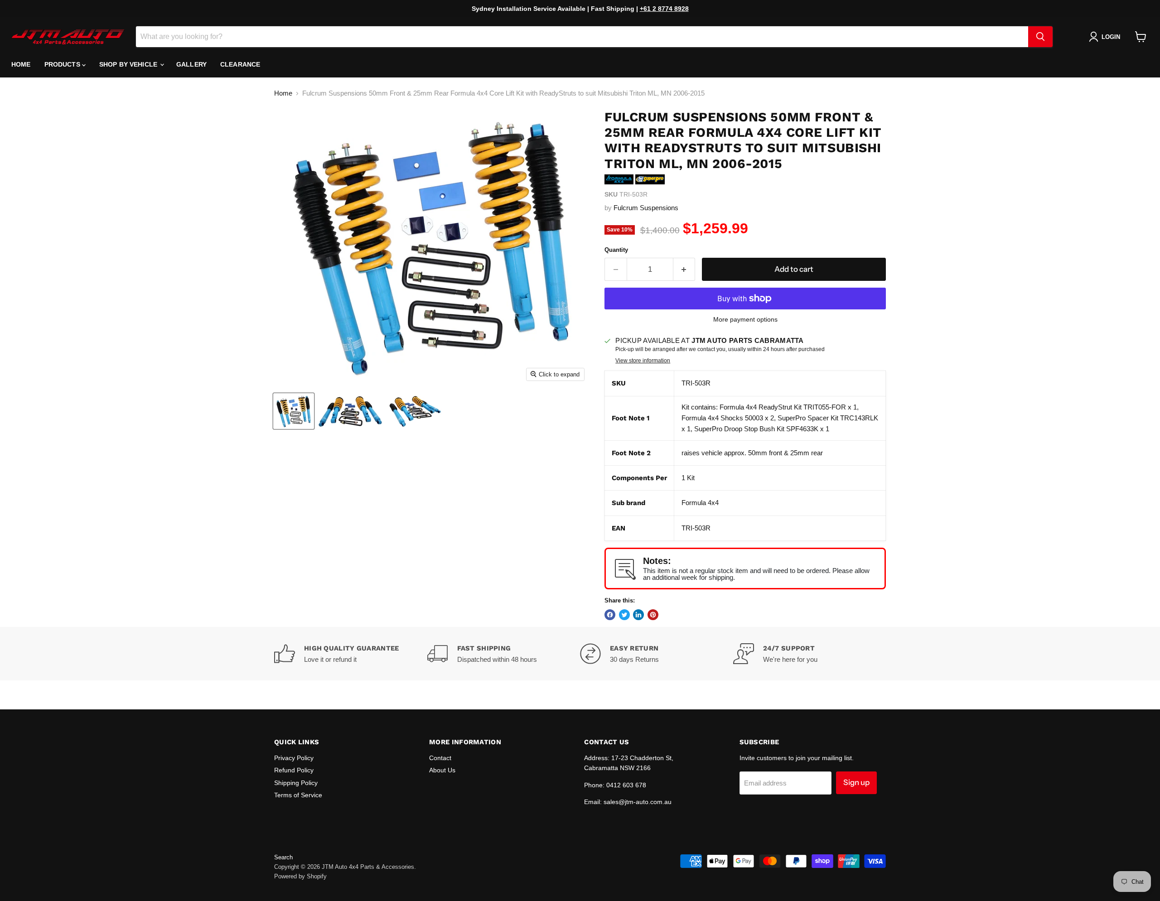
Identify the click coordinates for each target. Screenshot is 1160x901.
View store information (642, 360)
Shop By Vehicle (129, 64)
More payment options (745, 319)
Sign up (856, 782)
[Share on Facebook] (609, 614)
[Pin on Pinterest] (653, 614)
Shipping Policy (296, 782)
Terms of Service (298, 795)
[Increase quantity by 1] (684, 269)
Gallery (191, 64)
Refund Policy (294, 770)
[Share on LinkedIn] (638, 614)
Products (63, 64)
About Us (442, 770)
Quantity (616, 249)
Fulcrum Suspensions (646, 208)
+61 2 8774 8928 (664, 8)
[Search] (1040, 36)
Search (283, 857)
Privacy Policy (294, 757)
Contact (440, 757)
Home (21, 64)
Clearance (240, 64)
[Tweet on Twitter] (624, 614)
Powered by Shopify (300, 876)
